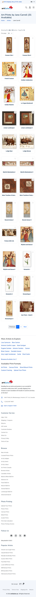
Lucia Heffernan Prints (7, 564)
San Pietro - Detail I (26, 315)
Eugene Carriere (6, 348)
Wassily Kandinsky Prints (8, 555)
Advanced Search (6, 494)
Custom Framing (6, 370)
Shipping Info (24, 589)
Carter (19, 354)
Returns (3, 423)
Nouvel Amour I (9, 220)
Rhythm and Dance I (27, 244)
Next (25, 327)
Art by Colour (5, 464)
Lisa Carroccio (5, 342)
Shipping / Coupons (6, 420)
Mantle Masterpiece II (26, 172)
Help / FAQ (4, 417)
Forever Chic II (27, 55)
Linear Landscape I (9, 128)
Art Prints (4, 367)
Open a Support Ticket (10, 405)
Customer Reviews (6, 429)
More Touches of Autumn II (27, 195)
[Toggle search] (26, 7)
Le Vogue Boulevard (27, 103)
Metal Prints (4, 515)
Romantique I (27, 294)
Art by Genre (4, 461)
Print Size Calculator (7, 521)
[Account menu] (30, 7)
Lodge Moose (27, 151)
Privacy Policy (5, 438)
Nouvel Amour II (26, 220)
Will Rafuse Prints (6, 567)
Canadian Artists (6, 473)
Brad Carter (26, 354)
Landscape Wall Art (6, 491)
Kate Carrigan (21, 345)
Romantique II (9, 318)
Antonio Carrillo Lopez (8, 345)
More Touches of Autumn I (9, 195)
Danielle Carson (16, 351)
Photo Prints (4, 509)
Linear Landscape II (27, 128)
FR (34, 1)
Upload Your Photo (20, 370)
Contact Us (4, 432)
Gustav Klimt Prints (6, 558)
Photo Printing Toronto (7, 524)
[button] (33, 7)
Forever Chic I (9, 55)
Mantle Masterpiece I (9, 172)
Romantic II (9, 294)
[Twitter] (20, 535)
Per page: (3, 33)
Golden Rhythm (9, 104)
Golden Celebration (27, 80)
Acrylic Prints (5, 518)
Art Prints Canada (6, 467)
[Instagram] (15, 535)
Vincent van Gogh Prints (8, 549)
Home (3, 20)
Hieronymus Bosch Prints (8, 574)
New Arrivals (4, 452)
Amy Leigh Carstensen (8, 354)
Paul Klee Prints (5, 561)
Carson (27, 348)
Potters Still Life (9, 241)
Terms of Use (4, 441)
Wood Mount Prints (26, 367)
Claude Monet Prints (7, 552)
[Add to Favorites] (15, 38)
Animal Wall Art (5, 488)
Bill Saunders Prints (6, 571)
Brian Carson (5, 351)
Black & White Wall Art (7, 476)
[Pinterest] (24, 535)
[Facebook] (11, 535)
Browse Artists (5, 470)
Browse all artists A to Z (9, 359)
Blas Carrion (16, 342)
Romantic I (27, 269)
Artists (9, 20)
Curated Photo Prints (7, 455)
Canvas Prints (13, 367)
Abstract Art (4, 479)
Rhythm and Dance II (9, 269)
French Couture (9, 78)
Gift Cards (4, 426)
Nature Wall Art (5, 485)
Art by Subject (5, 458)
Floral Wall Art (5, 482)
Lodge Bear (9, 151)
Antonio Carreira (18, 348)
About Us (3, 435)
